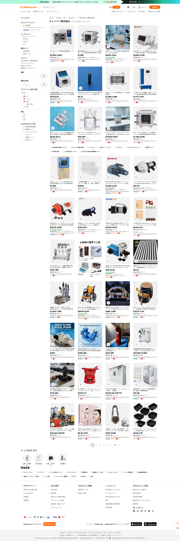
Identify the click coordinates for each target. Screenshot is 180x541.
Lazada (90, 532)
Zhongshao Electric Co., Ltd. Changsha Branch (62, 315)
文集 (92, 476)
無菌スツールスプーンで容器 (31, 476)
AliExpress (63, 532)
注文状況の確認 (137, 496)
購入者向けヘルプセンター (113, 489)
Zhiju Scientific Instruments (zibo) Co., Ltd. (145, 100)
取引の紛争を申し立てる (113, 496)
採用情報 (26, 500)
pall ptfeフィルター (113, 472)
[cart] (134, 7)
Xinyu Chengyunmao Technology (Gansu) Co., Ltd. (90, 397)
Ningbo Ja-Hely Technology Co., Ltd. (88, 100)
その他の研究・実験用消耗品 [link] (86, 18)
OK (44, 76)
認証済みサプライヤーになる (141, 500)
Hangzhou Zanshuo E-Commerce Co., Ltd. (145, 315)
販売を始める (137, 493)
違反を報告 (109, 507)
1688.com (71, 532)
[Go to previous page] (89, 445)
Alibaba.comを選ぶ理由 (30, 489)
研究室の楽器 (55, 151)
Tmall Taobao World (80, 532)
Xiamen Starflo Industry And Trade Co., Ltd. (118, 231)
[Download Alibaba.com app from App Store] (136, 524)
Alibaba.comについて (29, 485)
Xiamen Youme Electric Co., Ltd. (115, 275)
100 (115, 445)
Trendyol (109, 532)
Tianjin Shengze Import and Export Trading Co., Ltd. (145, 234)
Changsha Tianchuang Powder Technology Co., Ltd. (145, 59)
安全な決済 (54, 489)
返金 (107, 500)
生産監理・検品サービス (58, 504)
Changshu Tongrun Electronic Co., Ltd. (89, 59)
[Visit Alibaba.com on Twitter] (141, 511)
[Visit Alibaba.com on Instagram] (145, 511)
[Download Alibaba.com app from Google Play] (150, 524)
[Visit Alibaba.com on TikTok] (153, 511)
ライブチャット (110, 493)
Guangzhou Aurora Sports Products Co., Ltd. (118, 315)
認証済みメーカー (83, 489)
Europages (117, 532)
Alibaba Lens (27, 524)
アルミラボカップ (71, 472)
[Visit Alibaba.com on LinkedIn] (138, 511)
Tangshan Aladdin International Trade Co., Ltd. (145, 274)
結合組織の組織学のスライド (59, 147)
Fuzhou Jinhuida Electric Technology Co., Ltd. (118, 397)
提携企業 (135, 504)
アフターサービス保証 (57, 500)
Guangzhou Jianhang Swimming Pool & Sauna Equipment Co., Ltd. (62, 357)
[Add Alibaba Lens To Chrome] (49, 524)
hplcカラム (120, 147)
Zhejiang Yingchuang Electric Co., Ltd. (61, 274)
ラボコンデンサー (28, 472)
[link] (177, 523)
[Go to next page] (119, 445)
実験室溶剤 (84, 472)
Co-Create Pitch (28, 493)
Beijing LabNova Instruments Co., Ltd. (116, 140)
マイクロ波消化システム (55, 472)
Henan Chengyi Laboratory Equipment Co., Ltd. (118, 100)
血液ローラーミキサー (105, 147)
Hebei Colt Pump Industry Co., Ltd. (60, 397)
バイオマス (92, 147)
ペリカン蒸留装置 (128, 472)
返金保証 (53, 493)
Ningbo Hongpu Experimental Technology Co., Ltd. (62, 140)
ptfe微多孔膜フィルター (71, 151)
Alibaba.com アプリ (111, 524)
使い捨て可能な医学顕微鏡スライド (91, 151)
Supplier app (99, 524)
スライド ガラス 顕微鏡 (61, 476)
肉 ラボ (74, 476)
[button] (110, 7)
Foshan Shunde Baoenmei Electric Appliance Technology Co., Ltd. (145, 397)
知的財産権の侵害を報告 (113, 504)
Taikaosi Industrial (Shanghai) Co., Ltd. (61, 100)
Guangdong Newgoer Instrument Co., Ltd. (62, 59)
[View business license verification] (107, 538)
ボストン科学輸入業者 (78, 147)
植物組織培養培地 (142, 472)
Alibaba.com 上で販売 (139, 489)
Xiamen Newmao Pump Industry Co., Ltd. (145, 190)
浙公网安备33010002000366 (120, 538)
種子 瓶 (83, 476)
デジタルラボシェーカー (134, 147)
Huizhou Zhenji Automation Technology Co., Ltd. (118, 437)
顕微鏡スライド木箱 (98, 472)
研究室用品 (71, 18)
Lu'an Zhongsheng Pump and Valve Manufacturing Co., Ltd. (90, 357)
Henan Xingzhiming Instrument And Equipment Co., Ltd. (90, 140)
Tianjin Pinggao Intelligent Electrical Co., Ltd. (118, 357)
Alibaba (51, 18)
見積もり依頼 (82, 493)
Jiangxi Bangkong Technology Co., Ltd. (144, 437)
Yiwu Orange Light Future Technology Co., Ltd (90, 317)
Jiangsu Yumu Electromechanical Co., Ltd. (62, 233)
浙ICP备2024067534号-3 (137, 538)
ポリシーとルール (56, 507)
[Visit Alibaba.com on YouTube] (149, 511)
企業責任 (26, 496)
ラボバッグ (41, 472)
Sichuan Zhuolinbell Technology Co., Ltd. (145, 357)
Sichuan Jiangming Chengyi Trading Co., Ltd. (90, 437)
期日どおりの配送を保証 (58, 496)
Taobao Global (98, 532)
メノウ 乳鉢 (47, 476)
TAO (104, 532)
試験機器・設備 (61, 18)
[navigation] (34, 231)
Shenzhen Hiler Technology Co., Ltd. (60, 437)
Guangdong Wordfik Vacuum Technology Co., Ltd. (118, 191)
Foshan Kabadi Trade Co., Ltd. (114, 60)
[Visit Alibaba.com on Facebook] (134, 511)
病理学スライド (150, 147)
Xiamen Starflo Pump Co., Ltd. (86, 231)
